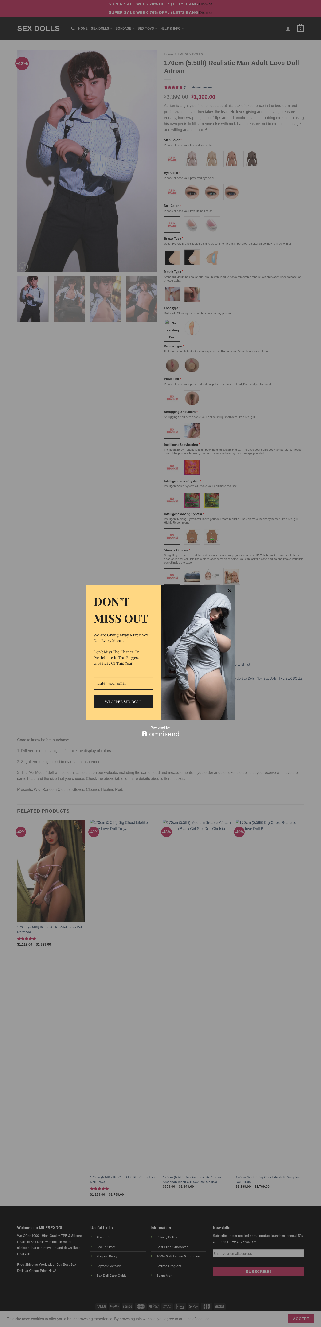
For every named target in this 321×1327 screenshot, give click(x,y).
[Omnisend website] (160, 731)
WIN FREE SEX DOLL (123, 701)
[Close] (229, 590)
